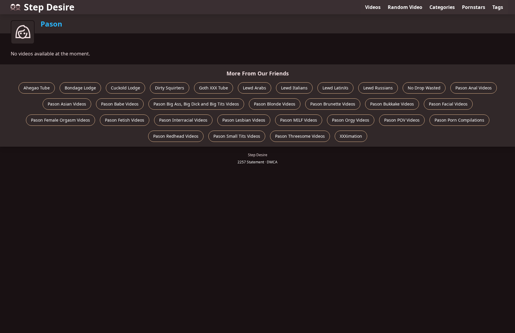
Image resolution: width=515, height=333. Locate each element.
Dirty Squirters (169, 88)
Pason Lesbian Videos (243, 120)
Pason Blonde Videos (274, 104)
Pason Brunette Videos (332, 104)
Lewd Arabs (254, 88)
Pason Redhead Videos (175, 136)
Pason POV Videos (402, 120)
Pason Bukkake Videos (392, 104)
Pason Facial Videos (448, 104)
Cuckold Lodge (125, 88)
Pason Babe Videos (120, 104)
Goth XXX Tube (213, 88)
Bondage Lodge (80, 88)
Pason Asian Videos (67, 104)
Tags (497, 7)
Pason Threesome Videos (300, 136)
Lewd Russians (378, 88)
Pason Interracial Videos (183, 120)
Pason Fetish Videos (124, 120)
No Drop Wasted (424, 88)
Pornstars (473, 7)
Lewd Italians (294, 88)
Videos (373, 7)
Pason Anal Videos (473, 88)
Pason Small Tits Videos (236, 136)
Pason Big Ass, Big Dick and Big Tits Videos (196, 104)
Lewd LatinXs (335, 88)
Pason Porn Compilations (459, 120)
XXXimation (351, 136)
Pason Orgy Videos (350, 120)
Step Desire (49, 7)
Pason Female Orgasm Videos (60, 120)
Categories (442, 7)
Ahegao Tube (37, 88)
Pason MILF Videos (298, 120)
